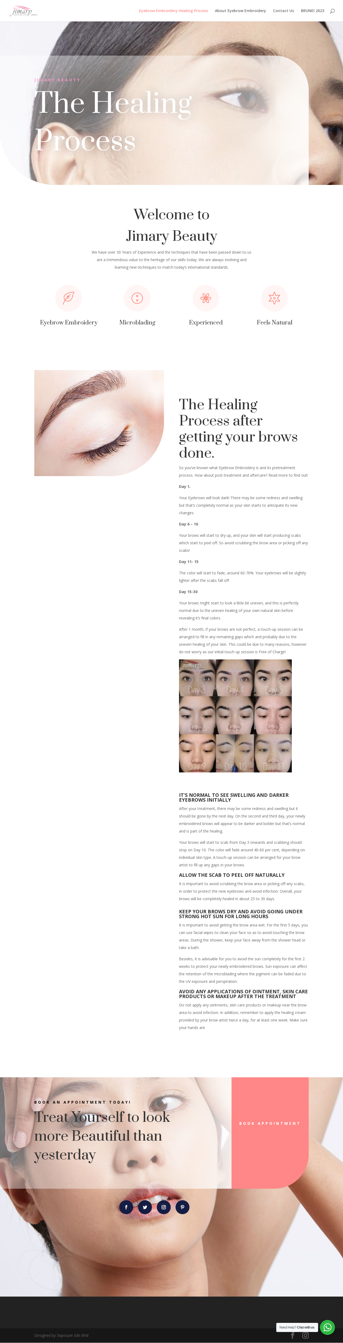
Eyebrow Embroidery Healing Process (173, 11)
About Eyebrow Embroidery (240, 11)
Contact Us (283, 11)
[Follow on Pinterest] (182, 1207)
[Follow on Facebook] (126, 1207)
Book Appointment (270, 1123)
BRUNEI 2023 (312, 11)
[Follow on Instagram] (164, 1207)
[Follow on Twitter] (145, 1207)
